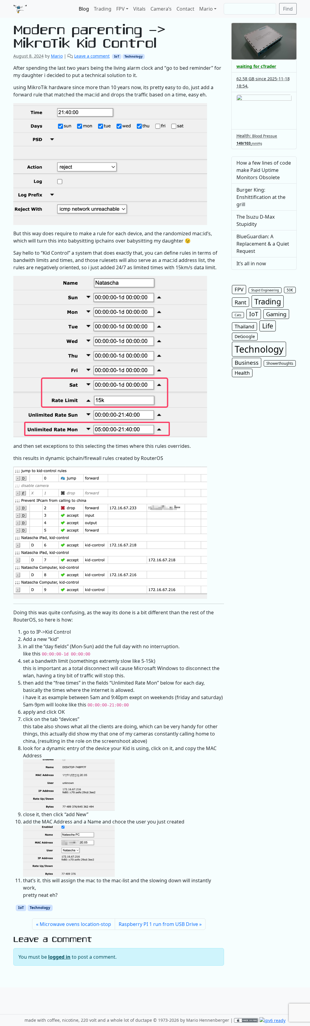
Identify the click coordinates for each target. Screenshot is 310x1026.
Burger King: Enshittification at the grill (260, 197)
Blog (84, 8)
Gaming (276, 314)
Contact (185, 8)
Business (247, 363)
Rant (240, 302)
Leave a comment (92, 56)
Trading (102, 8)
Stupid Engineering (265, 290)
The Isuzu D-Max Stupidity (255, 220)
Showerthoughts (279, 363)
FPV (120, 8)
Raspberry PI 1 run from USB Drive (158, 924)
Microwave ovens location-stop (75, 924)
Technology (133, 56)
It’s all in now (251, 263)
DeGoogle (245, 336)
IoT (116, 56)
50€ (290, 290)
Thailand (244, 326)
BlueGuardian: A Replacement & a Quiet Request (262, 243)
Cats (238, 315)
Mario (206, 8)
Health (242, 373)
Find (288, 8)
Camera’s (161, 8)
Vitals (139, 8)
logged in (59, 957)
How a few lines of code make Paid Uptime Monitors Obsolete (263, 170)
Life (267, 325)
